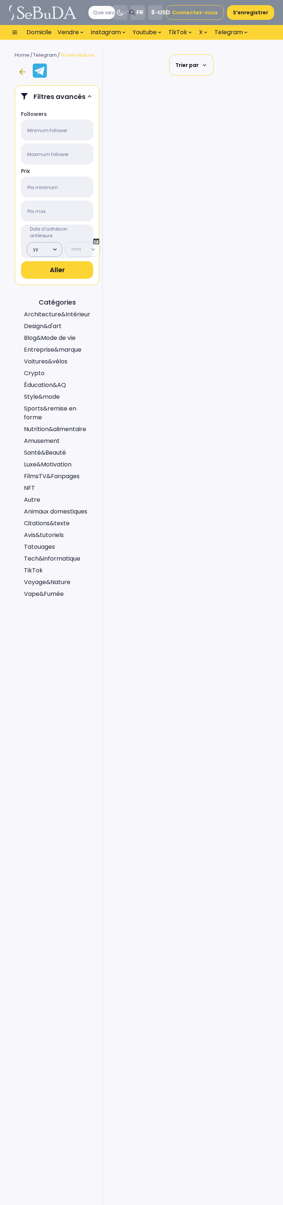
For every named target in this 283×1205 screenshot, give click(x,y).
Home (22, 54)
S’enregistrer (250, 12)
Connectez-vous (195, 12)
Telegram (45, 54)
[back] (22, 72)
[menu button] (15, 32)
